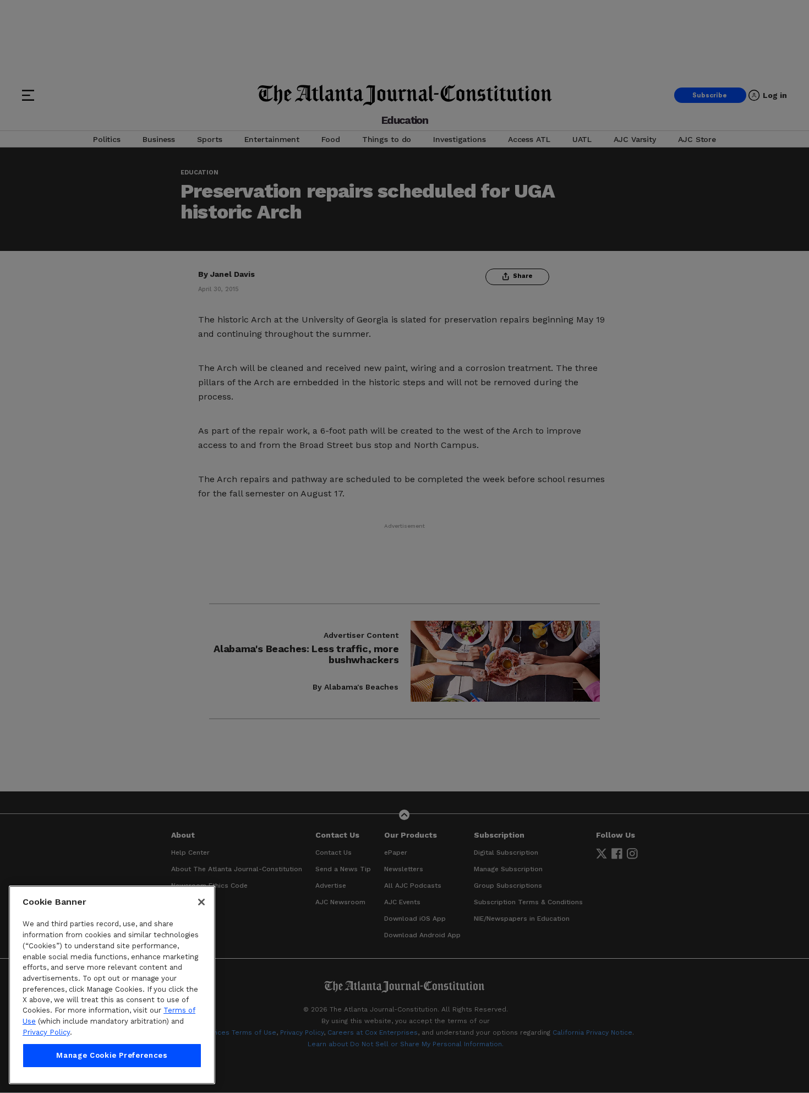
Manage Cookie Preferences (111, 1055)
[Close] (201, 902)
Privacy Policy (46, 1032)
